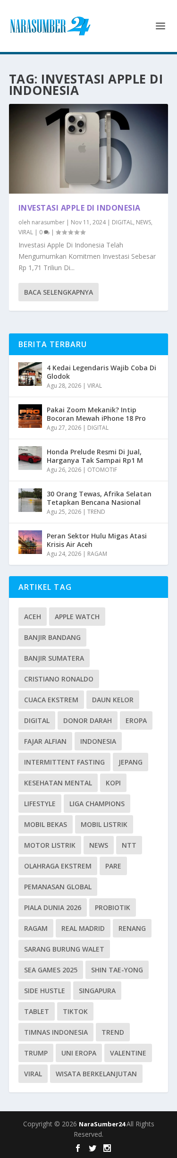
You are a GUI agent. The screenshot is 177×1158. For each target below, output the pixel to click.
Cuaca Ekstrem (51, 699)
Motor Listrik (50, 845)
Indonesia (98, 741)
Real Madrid (83, 928)
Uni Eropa (78, 1052)
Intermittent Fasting (64, 762)
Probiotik (112, 907)
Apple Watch (77, 616)
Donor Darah (87, 720)
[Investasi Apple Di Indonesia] (89, 149)
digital (37, 720)
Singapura (97, 990)
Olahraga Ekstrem (58, 865)
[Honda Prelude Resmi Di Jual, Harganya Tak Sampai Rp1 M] (30, 458)
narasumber (48, 222)
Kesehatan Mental (58, 782)
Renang (132, 928)
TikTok (75, 1011)
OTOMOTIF (102, 470)
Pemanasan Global (58, 886)
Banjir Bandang (52, 637)
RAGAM (97, 554)
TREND (96, 512)
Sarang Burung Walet (64, 949)
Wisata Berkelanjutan (96, 1073)
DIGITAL (122, 222)
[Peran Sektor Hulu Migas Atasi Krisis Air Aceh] (30, 542)
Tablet (36, 1011)
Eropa (136, 720)
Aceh (32, 616)
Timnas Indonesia (56, 1032)
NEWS (143, 222)
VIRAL (25, 232)
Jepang (130, 762)
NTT (129, 845)
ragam (36, 928)
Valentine (128, 1052)
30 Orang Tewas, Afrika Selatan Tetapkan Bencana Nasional (99, 498)
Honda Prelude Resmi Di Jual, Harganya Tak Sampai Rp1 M (95, 456)
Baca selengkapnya (58, 292)
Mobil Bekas (45, 824)
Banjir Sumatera (54, 658)
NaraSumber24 (102, 1124)
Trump (36, 1052)
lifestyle (40, 803)
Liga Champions (97, 803)
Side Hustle (44, 990)
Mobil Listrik (104, 824)
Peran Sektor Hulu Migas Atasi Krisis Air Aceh (97, 540)
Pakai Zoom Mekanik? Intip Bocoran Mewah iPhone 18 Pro (96, 414)
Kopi (113, 782)
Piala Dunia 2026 (52, 907)
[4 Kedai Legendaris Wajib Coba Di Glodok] (30, 374)
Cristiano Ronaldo (58, 678)
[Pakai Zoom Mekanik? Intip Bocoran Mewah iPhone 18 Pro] (30, 416)
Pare (113, 865)
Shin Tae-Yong (117, 969)
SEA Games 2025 (50, 969)
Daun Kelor (113, 699)
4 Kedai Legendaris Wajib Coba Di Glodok (101, 372)
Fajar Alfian (45, 741)
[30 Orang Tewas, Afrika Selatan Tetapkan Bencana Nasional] (30, 500)
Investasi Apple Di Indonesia (79, 208)
